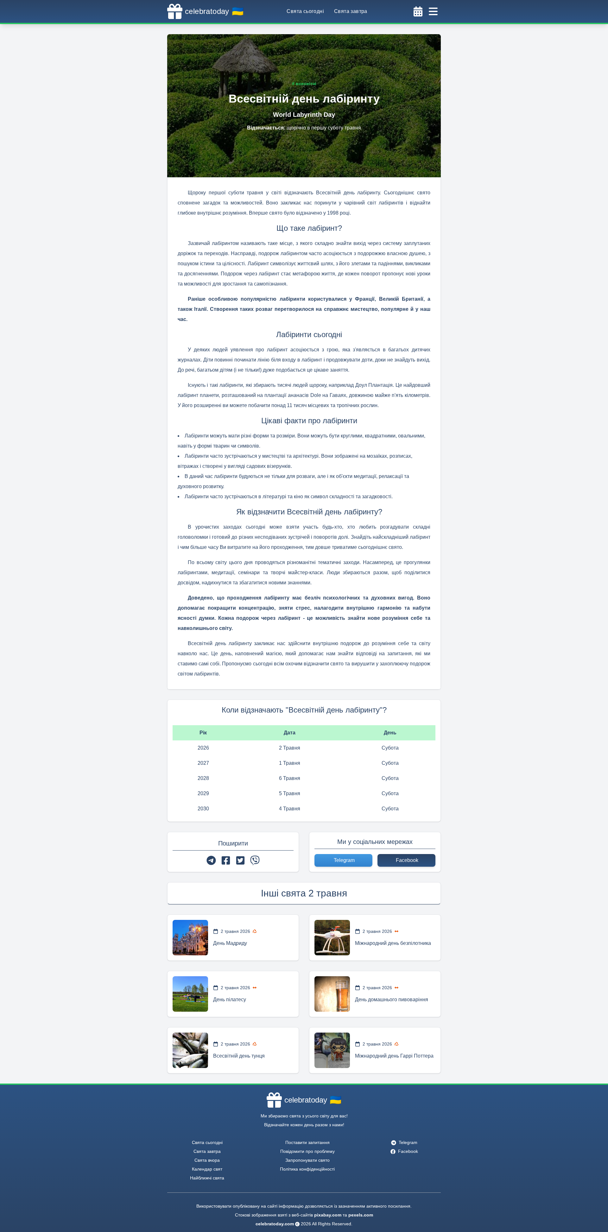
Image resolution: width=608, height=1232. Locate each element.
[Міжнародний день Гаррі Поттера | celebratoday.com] (332, 1050)
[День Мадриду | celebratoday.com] (190, 937)
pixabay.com (327, 1214)
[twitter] (240, 860)
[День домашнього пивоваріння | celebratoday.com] (332, 994)
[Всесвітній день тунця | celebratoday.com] (190, 1050)
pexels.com (360, 1214)
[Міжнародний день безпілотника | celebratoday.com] (332, 937)
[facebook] (226, 860)
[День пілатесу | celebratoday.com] (190, 994)
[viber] (255, 860)
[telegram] (211, 860)
